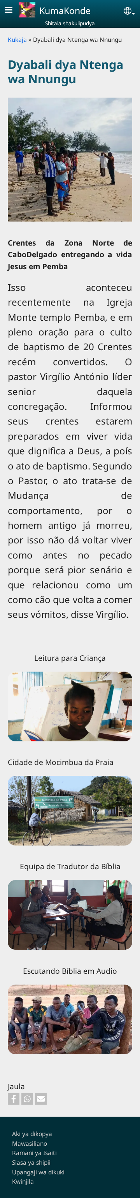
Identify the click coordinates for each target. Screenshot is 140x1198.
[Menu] (13, 10)
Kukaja (17, 40)
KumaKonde (65, 10)
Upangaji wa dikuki (38, 1172)
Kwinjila (23, 1181)
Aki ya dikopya (32, 1134)
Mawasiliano (29, 1144)
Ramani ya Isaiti (34, 1153)
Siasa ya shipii (31, 1162)
